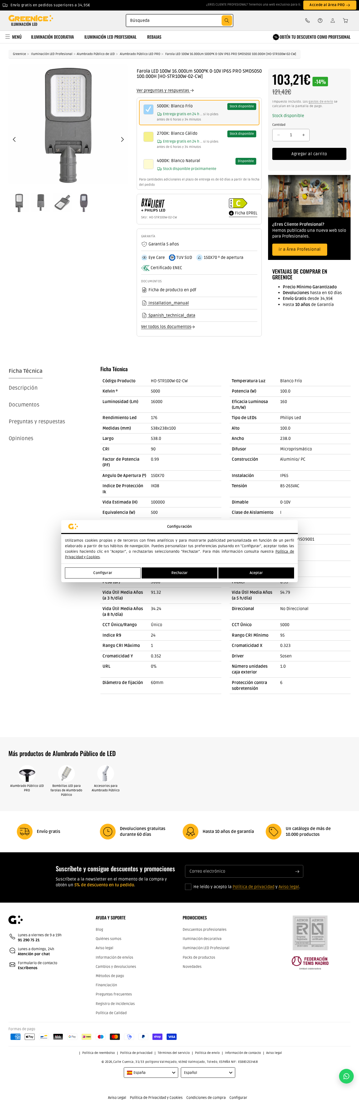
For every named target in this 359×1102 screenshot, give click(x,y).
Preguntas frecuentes (114, 994)
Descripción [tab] (23, 388)
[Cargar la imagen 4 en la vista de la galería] (83, 202)
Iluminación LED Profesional (52, 54)
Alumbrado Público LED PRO (140, 54)
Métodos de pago (110, 976)
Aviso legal (289, 887)
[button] (343, 20)
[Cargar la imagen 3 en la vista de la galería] (62, 202)
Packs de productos (199, 957)
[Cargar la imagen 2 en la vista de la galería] (40, 202)
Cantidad (278, 125)
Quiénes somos (108, 939)
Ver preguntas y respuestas (163, 90)
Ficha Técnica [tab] (26, 371)
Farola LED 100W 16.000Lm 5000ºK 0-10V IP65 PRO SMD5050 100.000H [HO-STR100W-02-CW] (230, 54)
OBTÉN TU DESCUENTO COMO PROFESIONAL (315, 37)
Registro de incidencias (115, 1004)
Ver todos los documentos (166, 326)
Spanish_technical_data (171, 315)
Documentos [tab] (24, 405)
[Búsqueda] (227, 20)
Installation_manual (168, 303)
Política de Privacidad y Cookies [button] (156, 1097)
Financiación (106, 985)
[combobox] (179, 20)
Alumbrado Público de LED (96, 54)
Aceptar (256, 573)
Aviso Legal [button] (117, 1097)
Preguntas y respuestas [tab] (37, 422)
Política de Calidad (111, 1013)
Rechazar (179, 573)
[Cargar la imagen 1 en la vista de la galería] (19, 202)
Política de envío (207, 1053)
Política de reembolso (98, 1053)
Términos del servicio (174, 1053)
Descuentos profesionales (205, 930)
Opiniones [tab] (21, 438)
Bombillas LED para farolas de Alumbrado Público (66, 790)
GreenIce (19, 54)
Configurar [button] (238, 1097)
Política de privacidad (253, 887)
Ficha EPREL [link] (245, 213)
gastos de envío (321, 102)
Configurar (102, 573)
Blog (99, 930)
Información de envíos (114, 957)
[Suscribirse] (297, 871)
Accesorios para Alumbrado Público (106, 788)
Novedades (192, 966)
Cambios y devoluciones (116, 966)
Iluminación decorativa (202, 939)
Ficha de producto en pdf (172, 290)
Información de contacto (243, 1053)
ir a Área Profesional (300, 249)
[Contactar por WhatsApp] (346, 1076)
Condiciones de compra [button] (206, 1097)
